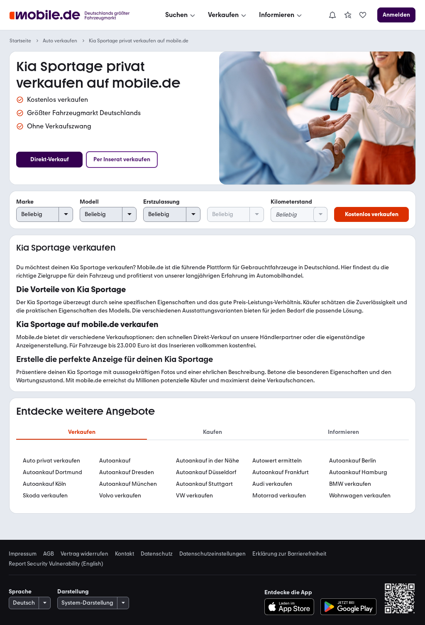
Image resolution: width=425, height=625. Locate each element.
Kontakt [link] (124, 553)
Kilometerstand (291, 201)
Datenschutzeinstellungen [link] (212, 553)
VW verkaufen (194, 495)
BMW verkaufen (350, 483)
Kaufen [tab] (212, 432)
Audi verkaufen (272, 483)
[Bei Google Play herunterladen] (348, 606)
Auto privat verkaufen (51, 460)
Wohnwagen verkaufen (360, 495)
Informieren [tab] (343, 432)
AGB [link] (48, 553)
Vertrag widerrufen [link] (84, 553)
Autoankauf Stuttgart (204, 483)
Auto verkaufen (60, 41)
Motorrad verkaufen (279, 495)
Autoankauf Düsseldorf (206, 472)
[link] (348, 15)
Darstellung (73, 591)
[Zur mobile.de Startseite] (77, 15)
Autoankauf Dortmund (52, 472)
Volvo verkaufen (120, 495)
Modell (89, 201)
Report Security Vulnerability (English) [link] (56, 563)
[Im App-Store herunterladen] (291, 606)
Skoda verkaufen (45, 495)
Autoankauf (114, 460)
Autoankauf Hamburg (358, 472)
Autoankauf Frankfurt (280, 472)
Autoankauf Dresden (126, 472)
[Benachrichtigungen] (332, 14)
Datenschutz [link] (157, 553)
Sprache (20, 591)
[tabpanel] (212, 478)
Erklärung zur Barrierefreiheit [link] (289, 553)
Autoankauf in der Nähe (207, 460)
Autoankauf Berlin (352, 460)
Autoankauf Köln (44, 483)
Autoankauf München (128, 483)
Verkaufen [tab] (81, 432)
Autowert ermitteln (277, 460)
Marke (25, 201)
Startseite (20, 41)
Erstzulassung (161, 201)
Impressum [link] (23, 553)
